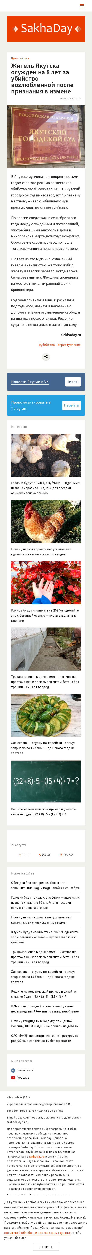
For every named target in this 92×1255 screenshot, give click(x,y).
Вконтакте (26, 1070)
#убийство (47, 345)
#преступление (69, 345)
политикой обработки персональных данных (37, 1233)
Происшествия (20, 58)
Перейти (71, 405)
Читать (73, 381)
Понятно (46, 1247)
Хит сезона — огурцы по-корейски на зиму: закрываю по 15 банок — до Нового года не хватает (43, 977)
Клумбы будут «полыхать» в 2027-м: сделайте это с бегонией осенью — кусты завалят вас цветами (45, 937)
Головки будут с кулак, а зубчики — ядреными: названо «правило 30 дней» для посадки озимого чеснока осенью (45, 902)
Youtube (24, 1077)
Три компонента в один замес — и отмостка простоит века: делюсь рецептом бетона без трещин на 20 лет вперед (45, 957)
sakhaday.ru (37, 1156)
